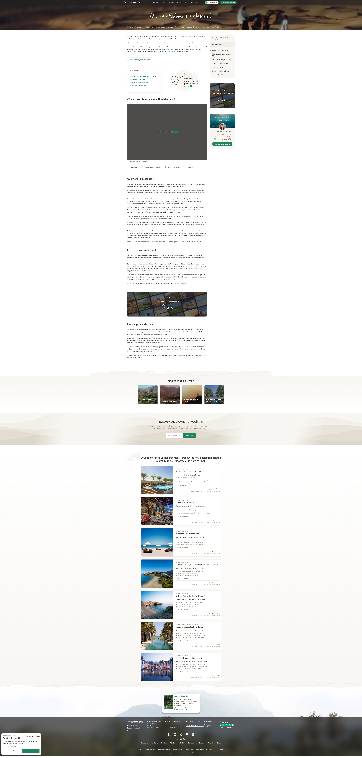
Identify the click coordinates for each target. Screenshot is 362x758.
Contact (221, 749)
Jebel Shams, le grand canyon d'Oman (221, 55)
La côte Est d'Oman (217, 67)
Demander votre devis (222, 144)
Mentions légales (188, 749)
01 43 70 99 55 (224, 131)
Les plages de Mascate (139, 85)
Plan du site (209, 749)
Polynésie (181, 743)
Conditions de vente (150, 749)
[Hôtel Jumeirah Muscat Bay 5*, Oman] (157, 636)
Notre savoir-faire (181, 2)
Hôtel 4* (188, 472)
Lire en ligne (179, 709)
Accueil (141, 749)
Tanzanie (210, 743)
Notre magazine (194, 2)
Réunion (172, 743)
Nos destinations (155, 2)
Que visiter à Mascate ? (139, 79)
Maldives (164, 743)
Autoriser (174, 132)
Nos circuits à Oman (169, 402)
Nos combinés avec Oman (191, 400)
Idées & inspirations (168, 2)
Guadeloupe (191, 743)
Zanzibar (201, 743)
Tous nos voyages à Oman (140, 60)
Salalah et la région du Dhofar (220, 71)
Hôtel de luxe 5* (186, 503)
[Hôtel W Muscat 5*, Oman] (157, 511)
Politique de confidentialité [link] (10, 746)
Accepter (30, 751)
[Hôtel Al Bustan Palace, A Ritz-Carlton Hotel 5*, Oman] (157, 573)
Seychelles (154, 743)
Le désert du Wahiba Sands (220, 63)
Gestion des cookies (177, 749)
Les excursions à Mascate (140, 82)
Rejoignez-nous (200, 749)
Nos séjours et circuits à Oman (145, 400)
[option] (148, 395)
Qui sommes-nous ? (133, 725)
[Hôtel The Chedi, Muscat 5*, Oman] (157, 667)
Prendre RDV (222, 139)
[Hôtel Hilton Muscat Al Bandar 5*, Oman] (157, 542)
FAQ (215, 749)
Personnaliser (11, 751)
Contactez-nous (132, 731)
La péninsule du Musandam (220, 75)
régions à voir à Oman (168, 51)
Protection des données (164, 749)
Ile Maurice (144, 743)
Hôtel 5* (188, 534)
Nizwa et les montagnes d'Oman (221, 60)
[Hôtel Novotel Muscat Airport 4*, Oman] (157, 480)
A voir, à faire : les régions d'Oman (222, 38)
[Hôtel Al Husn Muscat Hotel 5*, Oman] (157, 605)
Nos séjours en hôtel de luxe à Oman (214, 400)
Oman (219, 743)
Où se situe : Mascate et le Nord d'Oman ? (145, 76)
